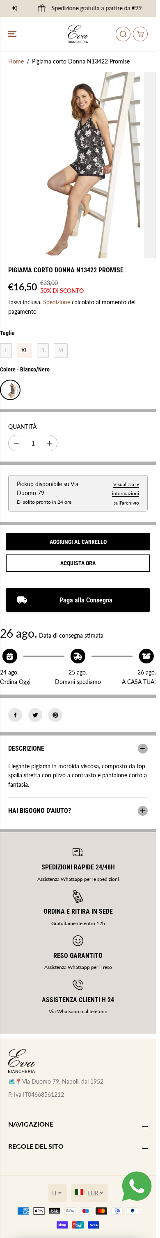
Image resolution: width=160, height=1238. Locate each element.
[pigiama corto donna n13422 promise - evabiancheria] (70, 165)
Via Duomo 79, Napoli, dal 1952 (62, 1081)
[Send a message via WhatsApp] (137, 1186)
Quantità (22, 426)
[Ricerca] (123, 34)
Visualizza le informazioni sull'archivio (125, 493)
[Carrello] (140, 34)
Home (16, 61)
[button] (13, 34)
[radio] (6, 350)
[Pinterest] (55, 715)
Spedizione (56, 302)
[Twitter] (35, 715)
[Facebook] (15, 715)
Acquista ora (78, 563)
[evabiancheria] (78, 34)
